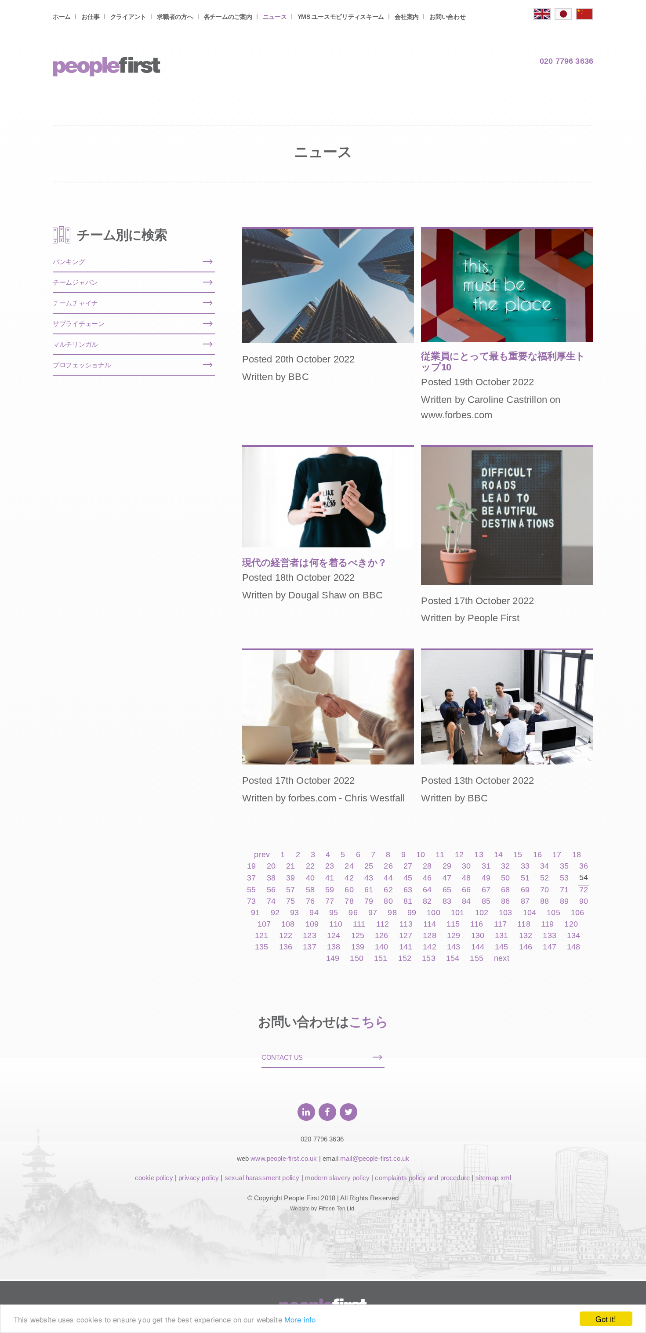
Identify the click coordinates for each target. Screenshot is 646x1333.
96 (352, 913)
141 (405, 947)
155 (476, 958)
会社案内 (407, 16)
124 (333, 935)
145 (501, 947)
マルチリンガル (75, 344)
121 (261, 935)
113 (405, 924)
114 (429, 924)
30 (466, 866)
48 (466, 878)
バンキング (69, 261)
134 (573, 935)
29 (447, 866)
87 (525, 901)
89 (564, 901)
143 (453, 947)
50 (505, 878)
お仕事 (90, 16)
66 (466, 890)
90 (583, 901)
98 (392, 913)
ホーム (62, 16)
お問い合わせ (447, 16)
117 (500, 924)
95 (333, 913)
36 (583, 866)
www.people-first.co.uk (283, 1158)
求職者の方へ (175, 16)
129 (453, 935)
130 (477, 935)
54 (583, 877)
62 (388, 890)
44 (388, 878)
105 (553, 913)
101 (457, 913)
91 (255, 913)
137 (309, 947)
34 (544, 866)
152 (404, 958)
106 (577, 913)
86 (505, 901)
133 (549, 935)
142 (429, 947)
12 (459, 855)
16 (537, 855)
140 (381, 947)
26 (388, 866)
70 (544, 890)
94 (313, 913)
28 (427, 866)
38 (271, 878)
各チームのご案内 (228, 16)
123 (309, 935)
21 (290, 866)
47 (447, 878)
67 (486, 890)
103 (505, 913)
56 (271, 890)
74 (271, 901)
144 (477, 947)
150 (356, 958)
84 (466, 901)
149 (332, 958)
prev (262, 855)
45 (407, 878)
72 (583, 890)
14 (498, 855)
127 (405, 935)
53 (564, 878)
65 (447, 890)
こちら (368, 1021)
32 (505, 866)
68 (505, 890)
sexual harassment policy (262, 1177)
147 (549, 947)
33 (525, 866)
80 (388, 901)
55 (251, 890)
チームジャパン (75, 282)
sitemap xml (493, 1177)
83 (447, 901)
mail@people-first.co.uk (374, 1158)
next (501, 958)
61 (368, 890)
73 (251, 901)
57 (290, 890)
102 (481, 913)
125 (357, 935)
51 (525, 878)
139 (357, 947)
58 (310, 890)
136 (285, 947)
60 (349, 890)
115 (452, 924)
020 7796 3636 (566, 61)
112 (382, 924)
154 (452, 958)
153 (428, 958)
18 (576, 855)
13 (478, 855)
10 (420, 855)
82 (427, 901)
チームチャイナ (75, 303)
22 (310, 866)
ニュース (275, 16)
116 (476, 924)
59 (329, 890)
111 (359, 924)
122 (285, 935)
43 (368, 878)
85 (486, 901)
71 (564, 890)
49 (486, 878)
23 (329, 866)
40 (310, 878)
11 (440, 855)
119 (547, 924)
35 (564, 866)
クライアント (128, 16)
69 (525, 890)
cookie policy (154, 1177)
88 (544, 901)
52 (544, 878)
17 (556, 855)
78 (349, 901)
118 (523, 924)
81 (407, 901)
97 (372, 913)
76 (310, 901)
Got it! (605, 1318)
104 (529, 913)
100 (433, 913)
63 (407, 890)
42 (349, 878)
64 (427, 890)
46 (427, 878)
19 (251, 866)
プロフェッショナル (82, 365)
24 (349, 866)
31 (486, 866)
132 (525, 935)
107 (264, 924)
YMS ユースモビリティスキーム (341, 16)
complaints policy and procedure (422, 1177)
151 (380, 958)
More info (300, 1319)
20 (271, 866)
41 (329, 878)
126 (381, 935)
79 (368, 901)
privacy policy (198, 1177)
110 (335, 924)
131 (501, 935)
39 (290, 878)
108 (287, 924)
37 (251, 878)
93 (294, 913)
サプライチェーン (79, 323)
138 (333, 947)
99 (411, 913)
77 (329, 901)
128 (429, 935)
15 (517, 855)
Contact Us (282, 1057)
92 (275, 913)
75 (290, 901)
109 (312, 924)
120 (570, 924)
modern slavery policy (337, 1177)
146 (525, 947)
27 (407, 866)
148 (573, 947)
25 (368, 866)
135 (261, 947)
